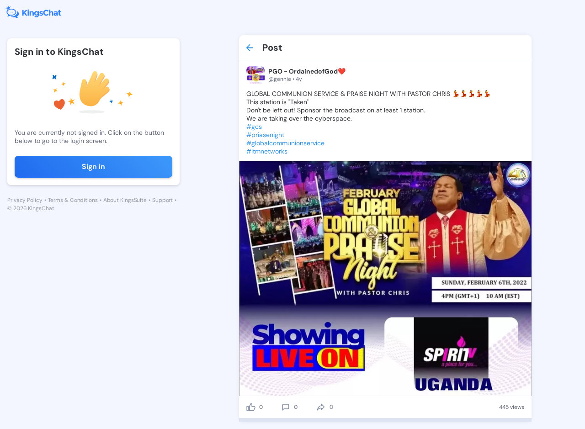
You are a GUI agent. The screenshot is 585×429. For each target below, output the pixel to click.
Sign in (93, 166)
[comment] (285, 407)
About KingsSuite (125, 200)
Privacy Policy (25, 200)
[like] (250, 407)
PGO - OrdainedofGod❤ (307, 71)
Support (162, 200)
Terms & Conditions (73, 200)
